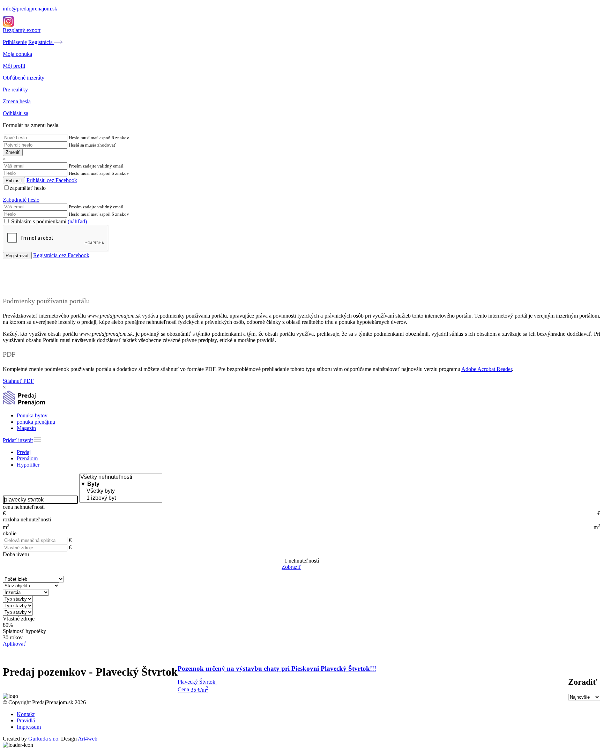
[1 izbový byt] (121, 498)
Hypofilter (28, 465)
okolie (9, 533)
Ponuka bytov (32, 415)
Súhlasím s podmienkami (48, 221)
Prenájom (27, 458)
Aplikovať (14, 644)
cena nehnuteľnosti (24, 507)
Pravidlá (26, 720)
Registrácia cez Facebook (61, 255)
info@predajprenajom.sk (30, 9)
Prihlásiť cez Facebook (52, 180)
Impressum (29, 727)
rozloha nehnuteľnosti (27, 519)
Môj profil (14, 66)
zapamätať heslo (28, 188)
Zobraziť (291, 567)
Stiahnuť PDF (18, 381)
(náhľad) (77, 221)
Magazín (26, 428)
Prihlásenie (15, 42)
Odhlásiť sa (15, 113)
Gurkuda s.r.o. (44, 739)
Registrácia (41, 42)
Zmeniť (13, 152)
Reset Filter (312, 567)
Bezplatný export (21, 30)
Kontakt (26, 714)
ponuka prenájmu (36, 422)
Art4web (87, 739)
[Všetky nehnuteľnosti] (121, 477)
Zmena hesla (17, 101)
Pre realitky (15, 89)
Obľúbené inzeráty (23, 78)
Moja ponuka (17, 54)
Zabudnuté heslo (21, 200)
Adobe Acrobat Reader (486, 369)
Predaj (24, 452)
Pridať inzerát (18, 440)
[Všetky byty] (121, 491)
